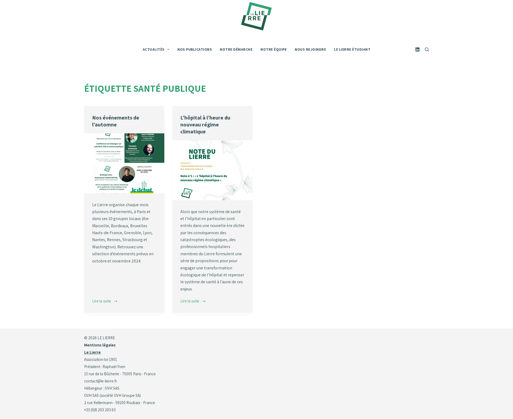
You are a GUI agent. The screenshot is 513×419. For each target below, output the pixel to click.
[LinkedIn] (417, 49)
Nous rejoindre (310, 49)
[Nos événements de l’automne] (124, 163)
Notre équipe (274, 49)
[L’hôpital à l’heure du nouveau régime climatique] (212, 170)
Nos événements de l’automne (115, 121)
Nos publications (194, 49)
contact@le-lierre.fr (100, 381)
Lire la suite (102, 301)
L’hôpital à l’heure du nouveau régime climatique (205, 124)
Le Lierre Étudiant (352, 49)
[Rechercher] (427, 49)
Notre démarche (236, 49)
